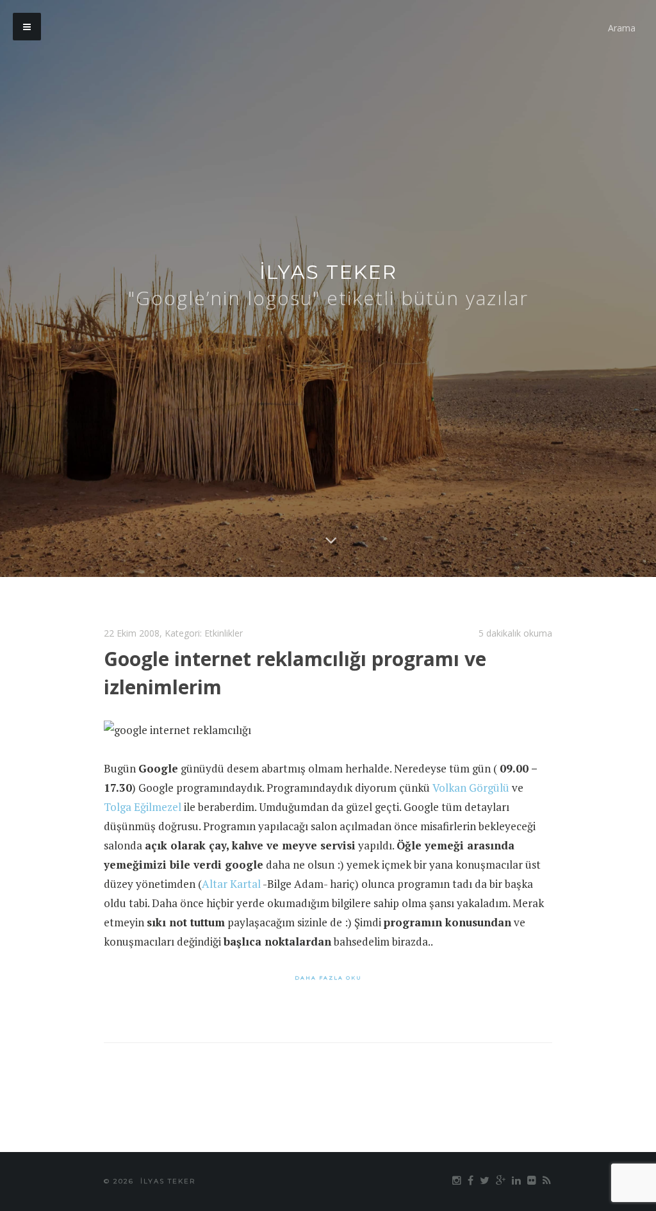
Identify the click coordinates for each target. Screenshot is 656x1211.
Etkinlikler (223, 633)
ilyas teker (328, 272)
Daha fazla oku (328, 977)
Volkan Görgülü (470, 787)
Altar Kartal (231, 883)
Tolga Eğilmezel (142, 806)
